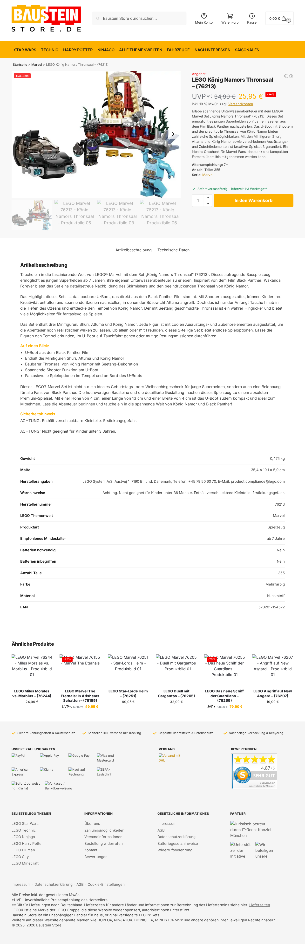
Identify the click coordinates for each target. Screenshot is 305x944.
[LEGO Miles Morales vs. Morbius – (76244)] (32, 669)
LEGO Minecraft (25, 863)
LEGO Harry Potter (27, 843)
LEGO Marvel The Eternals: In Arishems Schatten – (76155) (80, 696)
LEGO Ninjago (23, 836)
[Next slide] (173, 134)
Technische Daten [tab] (173, 249)
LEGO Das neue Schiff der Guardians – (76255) (224, 696)
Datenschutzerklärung (176, 836)
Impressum (166, 823)
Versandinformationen (103, 836)
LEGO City (20, 856)
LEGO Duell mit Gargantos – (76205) (176, 693)
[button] (279, 18)
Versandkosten (240, 104)
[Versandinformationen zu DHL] (171, 758)
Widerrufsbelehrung (174, 850)
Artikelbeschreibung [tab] (133, 249)
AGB (161, 830)
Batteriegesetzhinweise (177, 843)
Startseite (20, 64)
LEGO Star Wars (25, 823)
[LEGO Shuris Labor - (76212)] (286, 76)
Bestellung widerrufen (103, 843)
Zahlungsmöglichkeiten (104, 830)
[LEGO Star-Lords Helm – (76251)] (128, 669)
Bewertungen (96, 856)
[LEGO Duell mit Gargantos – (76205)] (176, 669)
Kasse (252, 22)
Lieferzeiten (259, 905)
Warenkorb (230, 22)
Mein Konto (204, 22)
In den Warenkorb (253, 200)
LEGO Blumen (23, 850)
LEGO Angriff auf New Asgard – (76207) (272, 693)
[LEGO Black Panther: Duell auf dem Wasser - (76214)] (291, 76)
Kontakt (90, 850)
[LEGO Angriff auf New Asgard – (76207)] (272, 669)
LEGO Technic (24, 830)
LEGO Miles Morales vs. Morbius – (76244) (31, 693)
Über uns (92, 823)
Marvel (36, 64)
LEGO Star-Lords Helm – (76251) (128, 693)
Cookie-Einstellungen (106, 884)
